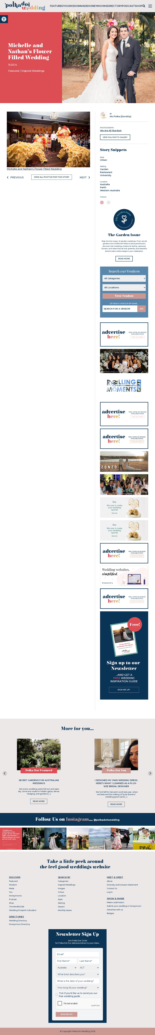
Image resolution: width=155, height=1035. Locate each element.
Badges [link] (110, 913)
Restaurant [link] (106, 172)
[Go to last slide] (4, 773)
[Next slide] (150, 773)
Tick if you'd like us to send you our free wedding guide (78, 995)
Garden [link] (104, 169)
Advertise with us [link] (115, 910)
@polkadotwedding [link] (107, 819)
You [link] (66, 6)
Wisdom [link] (74, 6)
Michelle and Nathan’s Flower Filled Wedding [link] (34, 169)
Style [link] (60, 899)
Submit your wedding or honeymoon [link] (124, 906)
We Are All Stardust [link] (111, 130)
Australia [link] (105, 184)
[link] (4, 19)
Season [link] (61, 906)
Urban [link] (103, 160)
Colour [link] (61, 892)
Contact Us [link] (112, 888)
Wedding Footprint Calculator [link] (22, 910)
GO (141, 308)
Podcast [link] (128, 6)
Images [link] (61, 888)
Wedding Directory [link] (18, 920)
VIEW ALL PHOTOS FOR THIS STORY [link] (51, 177)
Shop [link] (138, 6)
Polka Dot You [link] (116, 770)
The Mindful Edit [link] (16, 906)
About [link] (109, 881)
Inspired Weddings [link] (33, 70)
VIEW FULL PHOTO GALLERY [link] (115, 137)
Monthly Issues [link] (65, 910)
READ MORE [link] (124, 258)
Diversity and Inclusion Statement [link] (122, 885)
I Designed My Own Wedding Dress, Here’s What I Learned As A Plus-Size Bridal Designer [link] (116, 783)
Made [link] (84, 6)
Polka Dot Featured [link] (38, 770)
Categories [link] (63, 881)
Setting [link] (61, 903)
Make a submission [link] (115, 902)
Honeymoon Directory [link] (19, 924)
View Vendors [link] (124, 296)
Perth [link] (103, 187)
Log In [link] (110, 892)
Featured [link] (56, 6)
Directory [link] (114, 6)
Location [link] (62, 896)
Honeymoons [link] (97, 6)
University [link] (105, 175)
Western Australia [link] (110, 190)
